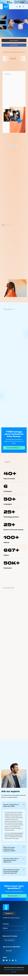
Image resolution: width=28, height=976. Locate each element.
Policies (5, 928)
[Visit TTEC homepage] (6, 907)
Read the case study (13, 174)
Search (17, 6)
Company (6, 924)
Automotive (8, 608)
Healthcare (8, 649)
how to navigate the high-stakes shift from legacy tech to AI (14, 834)
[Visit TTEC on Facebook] (12, 960)
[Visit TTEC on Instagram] (15, 960)
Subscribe (9, 951)
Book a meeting (14, 40)
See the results (14, 45)
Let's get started (9, 940)
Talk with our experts (13, 895)
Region (20, 6)
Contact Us (9, 913)
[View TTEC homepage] (6, 7)
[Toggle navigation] (23, 6)
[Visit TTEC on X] (9, 960)
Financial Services (10, 628)
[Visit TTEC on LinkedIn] (3, 960)
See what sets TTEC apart (13, 447)
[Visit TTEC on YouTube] (6, 960)
